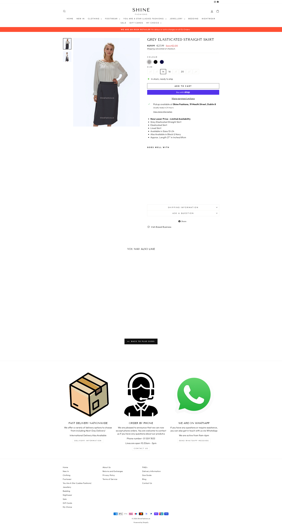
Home (70, 18)
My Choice (153, 23)
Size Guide (146, 475)
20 (182, 71)
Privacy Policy (109, 475)
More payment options (183, 98)
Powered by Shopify (141, 522)
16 (169, 71)
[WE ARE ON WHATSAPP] (194, 394)
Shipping (151, 49)
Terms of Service (110, 479)
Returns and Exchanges (113, 471)
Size (150, 67)
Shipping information (183, 207)
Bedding (193, 18)
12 (157, 71)
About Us (107, 467)
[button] (149, 62)
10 (150, 71)
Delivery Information (88, 441)
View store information (162, 112)
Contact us (141, 448)
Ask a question (183, 213)
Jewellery (176, 18)
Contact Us (147, 483)
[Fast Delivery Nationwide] (88, 394)
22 (189, 71)
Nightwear (208, 18)
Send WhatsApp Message (194, 441)
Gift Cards (136, 23)
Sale (123, 23)
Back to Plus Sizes (142, 341)
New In (81, 18)
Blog (144, 479)
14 (163, 71)
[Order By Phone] (141, 394)
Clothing (94, 18)
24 (196, 71)
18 (176, 71)
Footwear (111, 18)
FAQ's (144, 467)
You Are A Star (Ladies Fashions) (144, 18)
